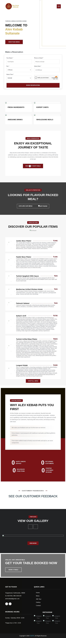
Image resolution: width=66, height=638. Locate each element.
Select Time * (10, 74)
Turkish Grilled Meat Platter (26, 339)
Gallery (38, 602)
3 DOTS (32, 635)
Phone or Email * (38, 58)
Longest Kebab (22, 365)
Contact (38, 605)
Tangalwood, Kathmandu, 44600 (15, 593)
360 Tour (38, 599)
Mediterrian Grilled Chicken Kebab (29, 289)
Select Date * (37, 66)
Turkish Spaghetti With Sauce (27, 276)
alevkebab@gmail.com (12, 598)
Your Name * (9, 58)
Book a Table (13, 569)
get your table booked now (31, 563)
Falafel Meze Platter (23, 257)
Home (38, 592)
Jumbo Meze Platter (23, 241)
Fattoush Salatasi (22, 303)
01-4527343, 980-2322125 (13, 596)
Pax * (7, 66)
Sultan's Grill (21, 316)
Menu (37, 596)
